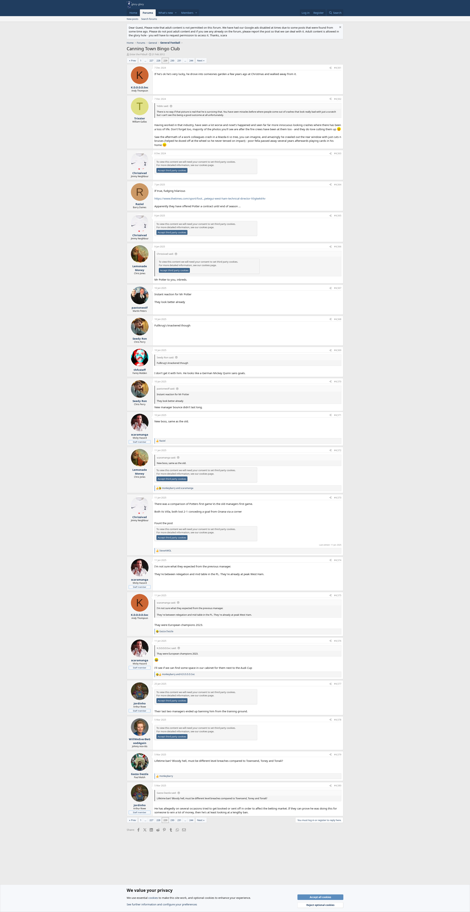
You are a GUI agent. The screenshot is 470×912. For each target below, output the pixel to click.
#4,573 (337, 497)
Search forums (149, 19)
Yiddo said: (163, 106)
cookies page (206, 165)
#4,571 (337, 415)
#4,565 (337, 215)
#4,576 (337, 640)
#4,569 (337, 350)
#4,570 (337, 381)
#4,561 (337, 67)
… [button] (145, 60)
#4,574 (337, 560)
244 (191, 60)
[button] (175, 12)
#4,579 (337, 754)
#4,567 (337, 288)
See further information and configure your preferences (162, 904)
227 (151, 60)
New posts (132, 19)
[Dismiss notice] (339, 28)
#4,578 (337, 719)
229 (165, 60)
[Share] (330, 68)
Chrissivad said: (165, 253)
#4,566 (337, 246)
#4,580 (337, 785)
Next (200, 60)
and (177, 488)
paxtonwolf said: (166, 388)
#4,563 (337, 153)
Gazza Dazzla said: (166, 792)
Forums (148, 12)
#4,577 (337, 683)
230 (172, 60)
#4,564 (337, 184)
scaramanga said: (166, 457)
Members (187, 12)
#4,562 (337, 98)
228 (158, 60)
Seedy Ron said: (165, 357)
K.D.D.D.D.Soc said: (166, 648)
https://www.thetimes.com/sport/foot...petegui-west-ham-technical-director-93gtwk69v (209, 198)
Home (133, 12)
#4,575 (337, 595)
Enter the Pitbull (138, 54)
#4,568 (337, 319)
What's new (165, 12)
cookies (153, 898)
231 (179, 60)
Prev (133, 60)
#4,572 (337, 450)
